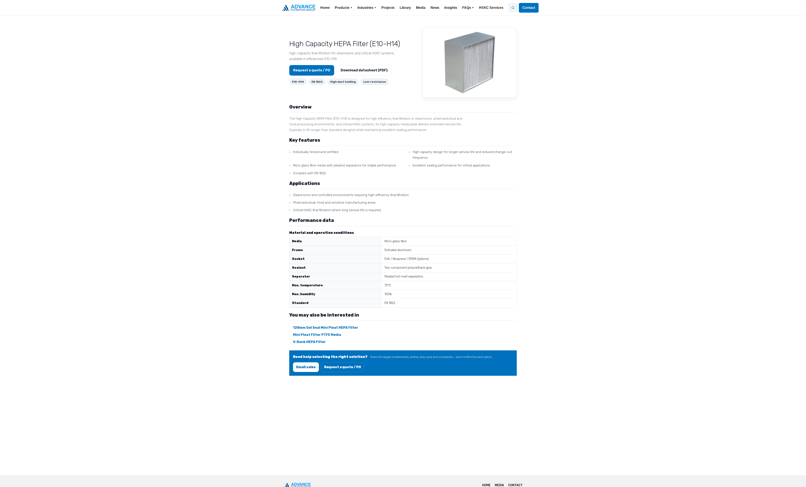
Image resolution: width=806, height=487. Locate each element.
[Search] (513, 8)
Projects (388, 7)
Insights (450, 7)
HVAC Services (491, 7)
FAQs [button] (468, 7)
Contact (528, 7)
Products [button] (343, 7)
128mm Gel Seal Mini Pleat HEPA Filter (325, 328)
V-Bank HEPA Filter (309, 342)
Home (325, 7)
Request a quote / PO (311, 70)
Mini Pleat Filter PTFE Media (317, 335)
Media (420, 7)
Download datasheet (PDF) (364, 70)
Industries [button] (366, 7)
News (434, 7)
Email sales (306, 367)
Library (405, 7)
